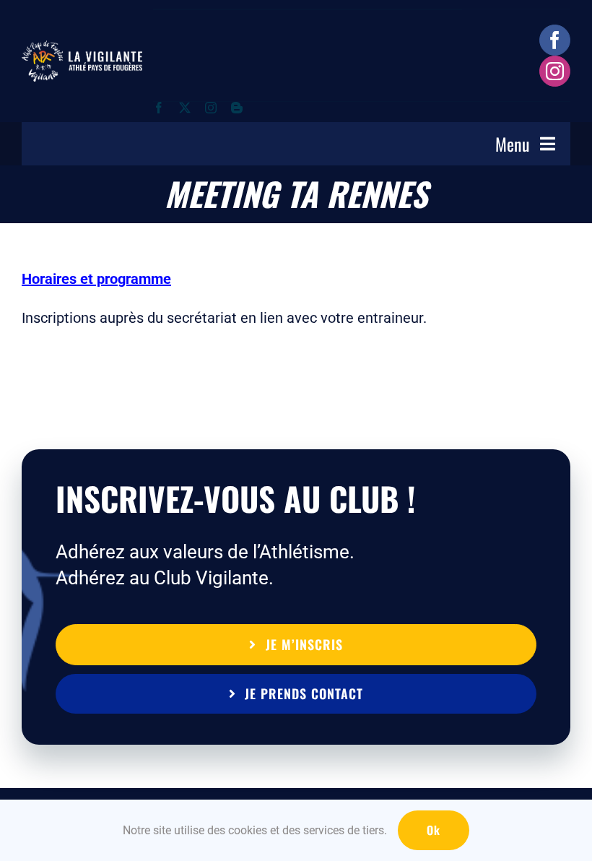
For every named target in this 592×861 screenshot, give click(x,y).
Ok (433, 830)
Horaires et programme (96, 278)
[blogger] (237, 107)
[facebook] (554, 40)
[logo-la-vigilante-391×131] (82, 47)
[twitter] (185, 107)
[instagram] (554, 71)
